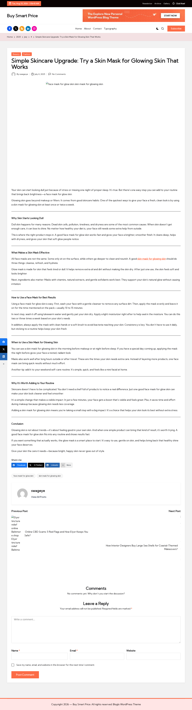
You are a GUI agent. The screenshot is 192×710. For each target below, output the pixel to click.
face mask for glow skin (23, 476)
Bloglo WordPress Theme (127, 704)
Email (74, 650)
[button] (176, 29)
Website (130, 650)
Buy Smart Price (22, 15)
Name (15, 650)
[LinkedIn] (3, 356)
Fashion (26, 54)
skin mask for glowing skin (50, 476)
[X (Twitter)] (3, 349)
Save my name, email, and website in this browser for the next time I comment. (55, 665)
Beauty (16, 54)
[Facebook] (3, 342)
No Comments (59, 74)
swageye (38, 490)
